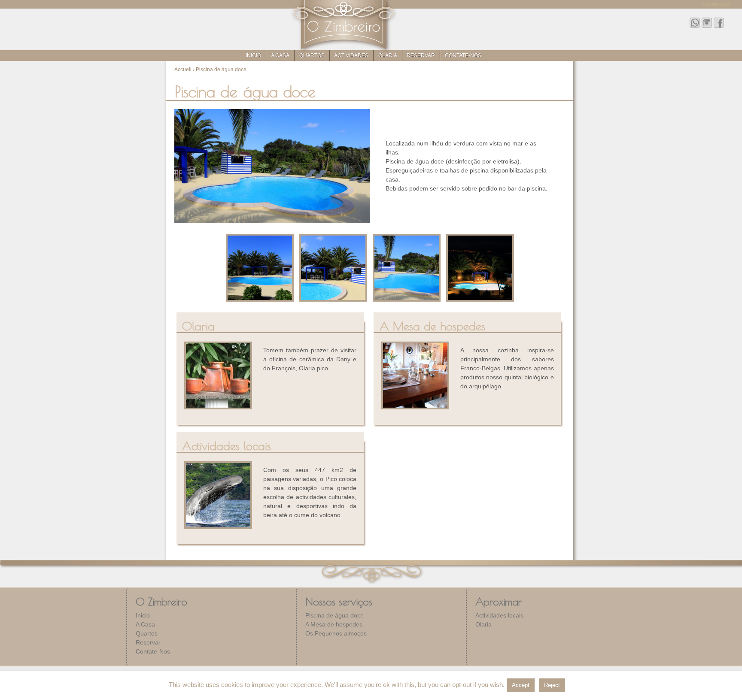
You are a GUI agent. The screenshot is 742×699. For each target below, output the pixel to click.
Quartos (312, 55)
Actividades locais (499, 615)
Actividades (351, 55)
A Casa (280, 55)
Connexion (716, 4)
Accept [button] (520, 685)
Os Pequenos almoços (336, 633)
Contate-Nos (463, 55)
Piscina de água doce (334, 615)
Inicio (253, 55)
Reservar (421, 55)
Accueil (183, 70)
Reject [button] (552, 685)
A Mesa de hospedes (333, 624)
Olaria (387, 55)
